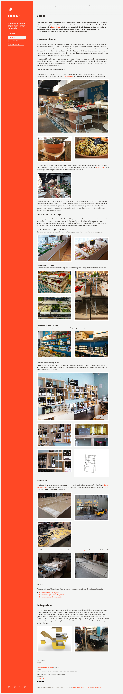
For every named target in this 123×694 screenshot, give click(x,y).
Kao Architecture (42, 667)
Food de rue (40, 664)
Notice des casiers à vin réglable (49, 593)
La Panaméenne (15, 41)
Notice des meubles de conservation (50, 597)
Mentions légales (96, 687)
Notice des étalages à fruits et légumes (51, 595)
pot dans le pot (101, 168)
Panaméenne (55, 27)
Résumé (12, 33)
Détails (12, 37)
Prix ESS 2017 (41, 678)
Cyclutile (50, 667)
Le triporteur (15, 44)
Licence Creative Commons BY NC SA (81, 687)
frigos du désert (69, 76)
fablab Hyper (83, 550)
